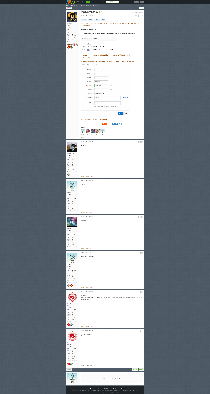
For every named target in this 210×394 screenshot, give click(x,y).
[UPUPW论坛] (70, 2)
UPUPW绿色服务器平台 (81, 390)
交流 (93, 2)
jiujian (69, 228)
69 (73, 314)
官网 (102, 2)
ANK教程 (83, 5)
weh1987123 (71, 153)
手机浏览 (114, 388)
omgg (69, 192)
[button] (106, 124)
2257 (73, 34)
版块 (83, 2)
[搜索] (118, 2)
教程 (88, 2)
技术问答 (106, 388)
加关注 (69, 41)
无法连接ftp (84, 19)
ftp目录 (103, 19)
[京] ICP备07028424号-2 (134, 390)
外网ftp (90, 19)
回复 (141, 8)
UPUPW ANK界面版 (75, 5)
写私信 (75, 41)
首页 (78, 2)
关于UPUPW (88, 388)
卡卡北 (69, 303)
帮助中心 (98, 388)
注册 (142, 2)
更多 (135, 15)
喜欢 (88, 176)
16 (73, 275)
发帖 (141, 369)
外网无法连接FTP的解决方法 (92, 5)
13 (73, 164)
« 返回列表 (69, 7)
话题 (98, 2)
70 (73, 32)
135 (73, 31)
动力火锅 (70, 23)
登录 (137, 2)
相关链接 (123, 388)
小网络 (69, 264)
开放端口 (97, 19)
